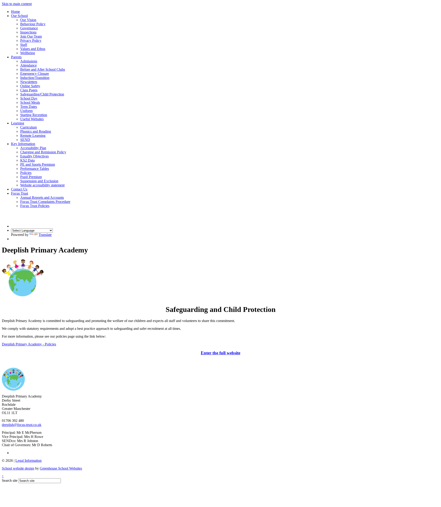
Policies (25, 173)
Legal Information (28, 460)
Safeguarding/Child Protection (42, 94)
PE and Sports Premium (37, 164)
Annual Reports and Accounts (42, 197)
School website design (18, 468)
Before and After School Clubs (42, 69)
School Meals (30, 102)
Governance (29, 28)
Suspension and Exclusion (39, 181)
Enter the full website (220, 352)
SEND (25, 140)
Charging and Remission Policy (43, 152)
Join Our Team (31, 36)
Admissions (28, 61)
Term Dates (28, 107)
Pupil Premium (31, 177)
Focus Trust (19, 193)
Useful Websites (32, 119)
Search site (9, 480)
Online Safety (30, 86)
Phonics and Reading (35, 131)
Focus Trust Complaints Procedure (45, 202)
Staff (23, 45)
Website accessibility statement (42, 185)
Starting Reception (33, 115)
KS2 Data (27, 160)
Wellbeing (27, 53)
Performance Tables (34, 169)
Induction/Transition (34, 78)
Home (15, 12)
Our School (19, 16)
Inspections (28, 32)
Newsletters (28, 82)
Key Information (23, 144)
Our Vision (28, 20)
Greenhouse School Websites (61, 468)
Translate (45, 235)
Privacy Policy (30, 40)
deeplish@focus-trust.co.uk (21, 425)
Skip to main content (17, 4)
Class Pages (28, 90)
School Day (28, 98)
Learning (17, 123)
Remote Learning (32, 135)
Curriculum (28, 127)
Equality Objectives (34, 156)
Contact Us (19, 189)
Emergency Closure (34, 74)
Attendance (28, 65)
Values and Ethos (32, 49)
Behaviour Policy (32, 24)
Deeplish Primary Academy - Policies (29, 344)
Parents (16, 57)
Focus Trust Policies (34, 206)
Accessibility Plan (33, 148)
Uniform (26, 111)
